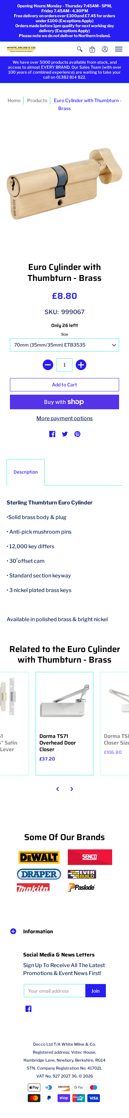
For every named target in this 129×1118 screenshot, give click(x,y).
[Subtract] (48, 365)
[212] (39, 874)
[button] (79, 49)
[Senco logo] (90, 857)
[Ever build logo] (90, 874)
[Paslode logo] (90, 887)
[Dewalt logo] (39, 857)
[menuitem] (79, 49)
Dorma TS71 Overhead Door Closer (57, 743)
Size (64, 334)
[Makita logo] (39, 887)
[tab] (26, 472)
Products (37, 100)
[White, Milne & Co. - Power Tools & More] (21, 49)
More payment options (64, 418)
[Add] (81, 365)
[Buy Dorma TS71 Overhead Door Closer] (64, 701)
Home (14, 100)
